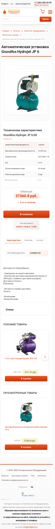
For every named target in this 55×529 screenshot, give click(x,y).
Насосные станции (10, 35)
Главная (5, 31)
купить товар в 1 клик (26, 226)
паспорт (40, 240)
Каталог (16, 31)
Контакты (42, 476)
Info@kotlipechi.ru (30, 527)
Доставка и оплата (20, 476)
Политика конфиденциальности (14, 480)
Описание (28, 240)
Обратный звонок (41, 5)
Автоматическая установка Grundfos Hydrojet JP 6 (22, 428)
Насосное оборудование (34, 31)
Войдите (4, 4)
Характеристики (13, 240)
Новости (4, 476)
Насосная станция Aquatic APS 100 (21, 358)
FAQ (32, 476)
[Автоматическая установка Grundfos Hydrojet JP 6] (26, 93)
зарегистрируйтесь (23, 4)
